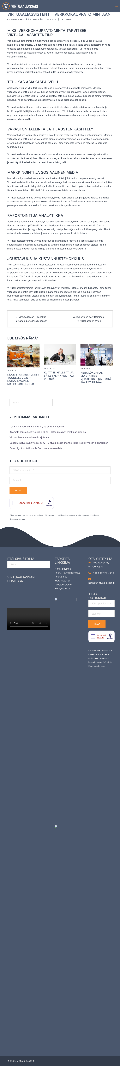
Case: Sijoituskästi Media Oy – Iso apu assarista (36, 448)
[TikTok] (29, 597)
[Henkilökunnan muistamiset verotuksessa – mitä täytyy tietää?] (96, 354)
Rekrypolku (61, 576)
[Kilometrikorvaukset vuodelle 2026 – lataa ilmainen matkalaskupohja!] (23, 355)
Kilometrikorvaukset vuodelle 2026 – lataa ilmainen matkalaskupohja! (23, 379)
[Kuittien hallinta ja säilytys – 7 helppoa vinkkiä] (60, 354)
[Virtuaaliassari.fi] (20, 5)
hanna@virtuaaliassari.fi (101, 582)
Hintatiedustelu (63, 568)
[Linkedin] (40, 588)
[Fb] (17, 588)
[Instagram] (29, 588)
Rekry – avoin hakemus (67, 572)
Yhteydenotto (62, 588)
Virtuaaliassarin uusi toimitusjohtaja (29, 437)
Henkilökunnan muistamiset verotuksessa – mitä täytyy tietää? (95, 377)
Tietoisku (65, 19)
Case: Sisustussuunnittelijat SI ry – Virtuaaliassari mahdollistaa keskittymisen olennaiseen (59, 442)
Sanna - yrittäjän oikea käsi (27, 19)
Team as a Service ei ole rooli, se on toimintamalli (37, 426)
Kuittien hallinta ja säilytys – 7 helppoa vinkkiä (59, 375)
